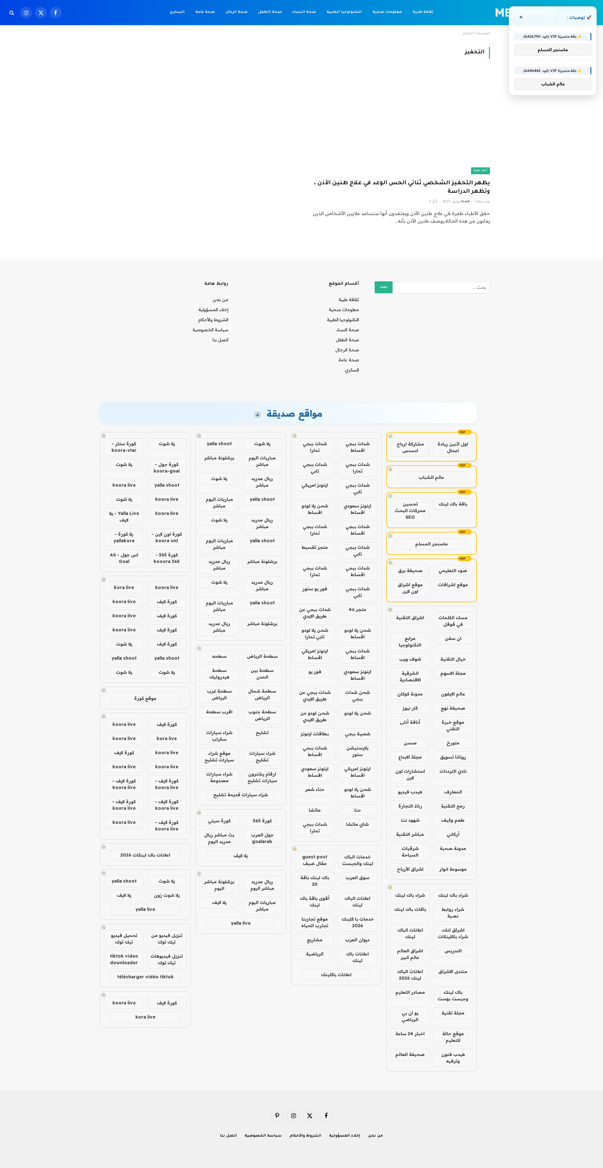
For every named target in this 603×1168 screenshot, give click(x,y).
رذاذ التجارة (410, 806)
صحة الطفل (269, 12)
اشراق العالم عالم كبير (410, 954)
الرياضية (314, 954)
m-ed (465, 202)
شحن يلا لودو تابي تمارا (315, 633)
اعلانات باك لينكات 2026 (145, 855)
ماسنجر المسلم (431, 544)
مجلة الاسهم (453, 673)
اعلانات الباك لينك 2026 (410, 975)
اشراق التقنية (410, 617)
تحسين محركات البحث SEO (410, 510)
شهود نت (410, 820)
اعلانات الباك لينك (410, 933)
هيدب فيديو (410, 792)
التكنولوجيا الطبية (344, 12)
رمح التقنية (453, 806)
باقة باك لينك (452, 504)
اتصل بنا (220, 340)
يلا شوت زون (167, 895)
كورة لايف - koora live (166, 784)
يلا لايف (240, 855)
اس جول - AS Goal (124, 558)
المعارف (453, 792)
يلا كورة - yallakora (123, 537)
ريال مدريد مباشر (262, 482)
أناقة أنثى (410, 722)
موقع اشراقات (453, 584)
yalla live (241, 923)
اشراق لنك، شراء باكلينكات (453, 933)
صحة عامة (205, 12)
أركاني (453, 834)
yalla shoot (219, 443)
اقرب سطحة (219, 712)
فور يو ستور (314, 589)
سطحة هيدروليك (219, 674)
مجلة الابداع (410, 757)
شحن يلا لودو (357, 713)
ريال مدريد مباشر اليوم (262, 885)
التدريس (453, 951)
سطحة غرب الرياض (219, 694)
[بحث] (12, 13)
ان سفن (453, 638)
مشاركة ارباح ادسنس (410, 447)
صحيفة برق (410, 570)
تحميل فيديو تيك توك (124, 939)
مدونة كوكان (410, 694)
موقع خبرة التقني (453, 725)
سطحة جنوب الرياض (262, 715)
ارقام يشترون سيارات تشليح (262, 777)
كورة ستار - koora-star (124, 447)
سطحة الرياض (262, 656)
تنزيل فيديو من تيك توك (166, 939)
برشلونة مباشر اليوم (219, 885)
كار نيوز (410, 708)
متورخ (453, 743)
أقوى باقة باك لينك (314, 901)
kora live (124, 587)
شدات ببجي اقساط (357, 447)
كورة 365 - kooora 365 (167, 558)
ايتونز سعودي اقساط (357, 509)
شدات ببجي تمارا (315, 447)
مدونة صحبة (453, 848)
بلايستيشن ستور (357, 751)
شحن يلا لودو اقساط (315, 509)
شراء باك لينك (453, 895)
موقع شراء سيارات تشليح (219, 756)
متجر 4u (357, 609)
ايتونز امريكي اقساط (315, 654)
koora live (124, 485)
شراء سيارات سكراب (219, 736)
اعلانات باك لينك (357, 957)
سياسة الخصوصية (210, 330)
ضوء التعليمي (452, 570)
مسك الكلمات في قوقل (453, 621)
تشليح (262, 732)
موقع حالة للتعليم (453, 1037)
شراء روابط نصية (453, 912)
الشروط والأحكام (213, 319)
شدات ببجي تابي (315, 468)
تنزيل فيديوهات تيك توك (166, 959)
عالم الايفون (453, 694)
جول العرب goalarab (262, 838)
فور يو (314, 671)
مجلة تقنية (453, 1013)
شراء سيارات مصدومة (219, 777)
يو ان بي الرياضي (410, 1016)
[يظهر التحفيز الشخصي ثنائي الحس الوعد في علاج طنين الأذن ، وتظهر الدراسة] (398, 122)
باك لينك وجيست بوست (452, 995)
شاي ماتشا (357, 824)
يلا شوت (262, 443)
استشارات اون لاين (410, 774)
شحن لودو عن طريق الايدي (314, 716)
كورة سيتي (219, 821)
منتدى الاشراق (452, 971)
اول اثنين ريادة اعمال (452, 447)
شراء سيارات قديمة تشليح (240, 795)
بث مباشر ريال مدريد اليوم (219, 838)
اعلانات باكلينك (336, 974)
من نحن (220, 299)
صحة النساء (304, 12)
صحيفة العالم (410, 1054)
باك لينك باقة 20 (314, 881)
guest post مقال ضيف (314, 860)
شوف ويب (410, 659)
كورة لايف (167, 601)
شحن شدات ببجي (357, 695)
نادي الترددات (453, 771)
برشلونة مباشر (219, 458)
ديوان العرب (357, 940)
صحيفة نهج (453, 708)
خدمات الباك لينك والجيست (357, 860)
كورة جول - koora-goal (167, 468)
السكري (177, 12)
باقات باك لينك (410, 909)
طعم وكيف (452, 820)
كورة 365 (262, 821)
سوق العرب (357, 877)
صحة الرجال (236, 12)
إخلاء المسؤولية (213, 309)
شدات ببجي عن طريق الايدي (315, 613)
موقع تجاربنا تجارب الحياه (314, 922)
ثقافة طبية (423, 12)
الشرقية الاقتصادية (410, 676)
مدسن (410, 743)
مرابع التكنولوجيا (410, 641)
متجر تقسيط (315, 547)
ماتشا (315, 810)
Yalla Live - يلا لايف (124, 517)
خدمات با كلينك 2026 (357, 922)
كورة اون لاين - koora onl (166, 537)
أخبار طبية (480, 170)
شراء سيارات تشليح (262, 756)
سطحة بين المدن (262, 674)
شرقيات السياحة (410, 852)
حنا (357, 810)
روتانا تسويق (453, 757)
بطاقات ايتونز (315, 734)
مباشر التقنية (410, 834)
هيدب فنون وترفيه (453, 1058)
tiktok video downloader (124, 959)
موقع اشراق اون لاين (410, 588)
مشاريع (315, 940)
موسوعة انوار (453, 869)
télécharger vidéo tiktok (145, 977)
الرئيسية (483, 33)
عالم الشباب (431, 477)
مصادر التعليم (410, 992)
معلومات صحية (387, 12)
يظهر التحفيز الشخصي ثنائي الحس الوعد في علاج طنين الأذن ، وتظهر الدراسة (402, 187)
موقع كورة (145, 698)
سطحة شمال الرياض (262, 694)
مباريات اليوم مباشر (262, 461)
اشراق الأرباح (410, 869)
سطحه (219, 656)
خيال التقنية (453, 659)
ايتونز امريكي (315, 485)
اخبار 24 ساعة (410, 1033)
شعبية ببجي (357, 734)
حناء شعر (314, 789)
